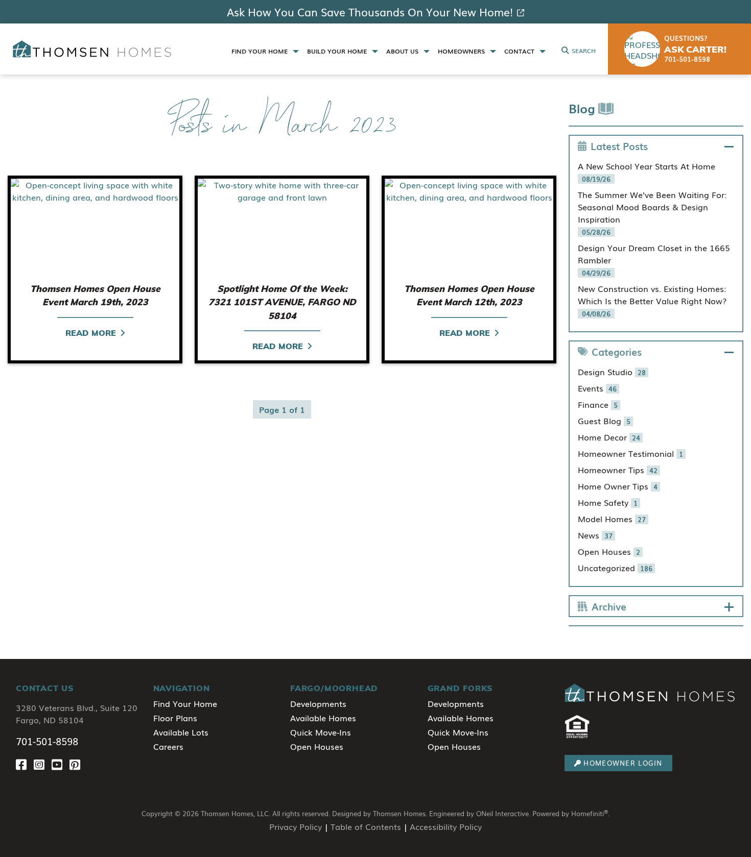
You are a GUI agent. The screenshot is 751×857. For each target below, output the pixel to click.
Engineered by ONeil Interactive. (479, 813)
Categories (617, 351)
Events (597, 388)
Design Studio (612, 371)
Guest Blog (604, 420)
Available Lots (180, 732)
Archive (609, 606)
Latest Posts (619, 145)
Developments (318, 703)
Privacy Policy (295, 826)
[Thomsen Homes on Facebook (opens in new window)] (25, 763)
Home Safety (608, 502)
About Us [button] (403, 51)
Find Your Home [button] (260, 51)
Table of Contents (366, 826)
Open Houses (609, 551)
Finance (598, 404)
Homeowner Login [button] (622, 763)
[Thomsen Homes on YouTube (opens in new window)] (60, 763)
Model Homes (612, 518)
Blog (583, 108)
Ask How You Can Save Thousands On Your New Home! (370, 11)
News (595, 535)
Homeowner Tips (618, 469)
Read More (90, 333)
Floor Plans (175, 718)
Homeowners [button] (462, 51)
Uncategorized (615, 567)
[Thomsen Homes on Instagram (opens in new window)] (43, 763)
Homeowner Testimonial (630, 453)
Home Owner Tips (618, 486)
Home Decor (609, 437)
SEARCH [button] (584, 50)
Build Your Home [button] (338, 51)
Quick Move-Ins (320, 732)
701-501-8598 (47, 741)
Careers (168, 746)
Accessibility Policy (446, 826)
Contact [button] (520, 51)
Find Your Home (185, 703)
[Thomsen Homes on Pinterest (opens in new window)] (76, 763)
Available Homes (323, 718)
